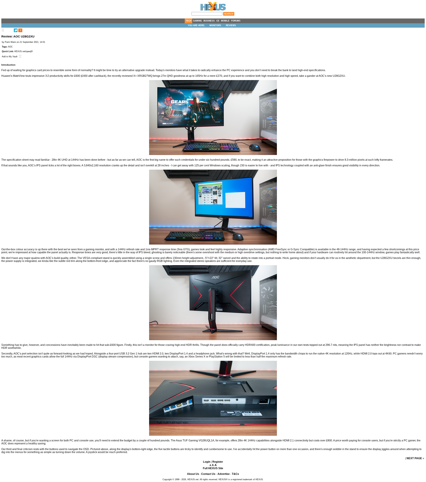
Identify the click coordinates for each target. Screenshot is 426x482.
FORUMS (235, 20)
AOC (10, 46)
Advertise (223, 474)
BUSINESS (209, 20)
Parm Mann (10, 42)
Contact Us (208, 474)
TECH (188, 20)
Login (206, 461)
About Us (193, 474)
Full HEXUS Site (213, 468)
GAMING (197, 20)
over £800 (326, 440)
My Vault (13, 56)
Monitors (215, 25)
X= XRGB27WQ (142, 75)
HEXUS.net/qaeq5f (23, 51)
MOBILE (225, 20)
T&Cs (235, 474)
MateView (19, 75)
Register (217, 461)
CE (217, 20)
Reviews (231, 25)
